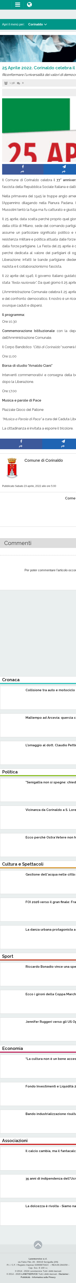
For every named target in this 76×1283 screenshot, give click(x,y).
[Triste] (63, 511)
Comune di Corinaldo (43, 460)
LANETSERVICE (29, 1274)
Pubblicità (25, 1277)
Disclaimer (63, 1274)
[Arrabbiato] (21, 511)
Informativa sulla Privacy (44, 1277)
